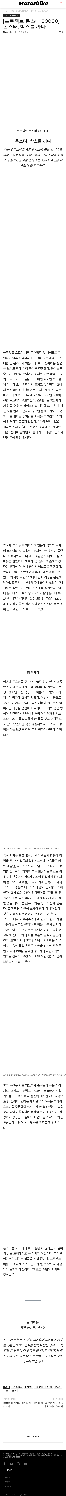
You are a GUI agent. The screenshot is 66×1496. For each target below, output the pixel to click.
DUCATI (28, 1387)
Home (5, 11)
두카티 (49, 1387)
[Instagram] (18, 1463)
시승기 (13, 1390)
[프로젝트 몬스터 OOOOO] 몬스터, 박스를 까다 (31, 23)
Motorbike (7, 32)
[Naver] (25, 1463)
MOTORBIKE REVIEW (19, 11)
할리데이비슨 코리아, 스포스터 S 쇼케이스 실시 (48, 1405)
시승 (6, 1390)
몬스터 (57, 1387)
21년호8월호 (17, 1387)
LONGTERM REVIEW (39, 11)
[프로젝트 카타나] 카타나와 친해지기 (17, 1405)
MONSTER (39, 1387)
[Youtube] (11, 1463)
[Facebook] (4, 1463)
